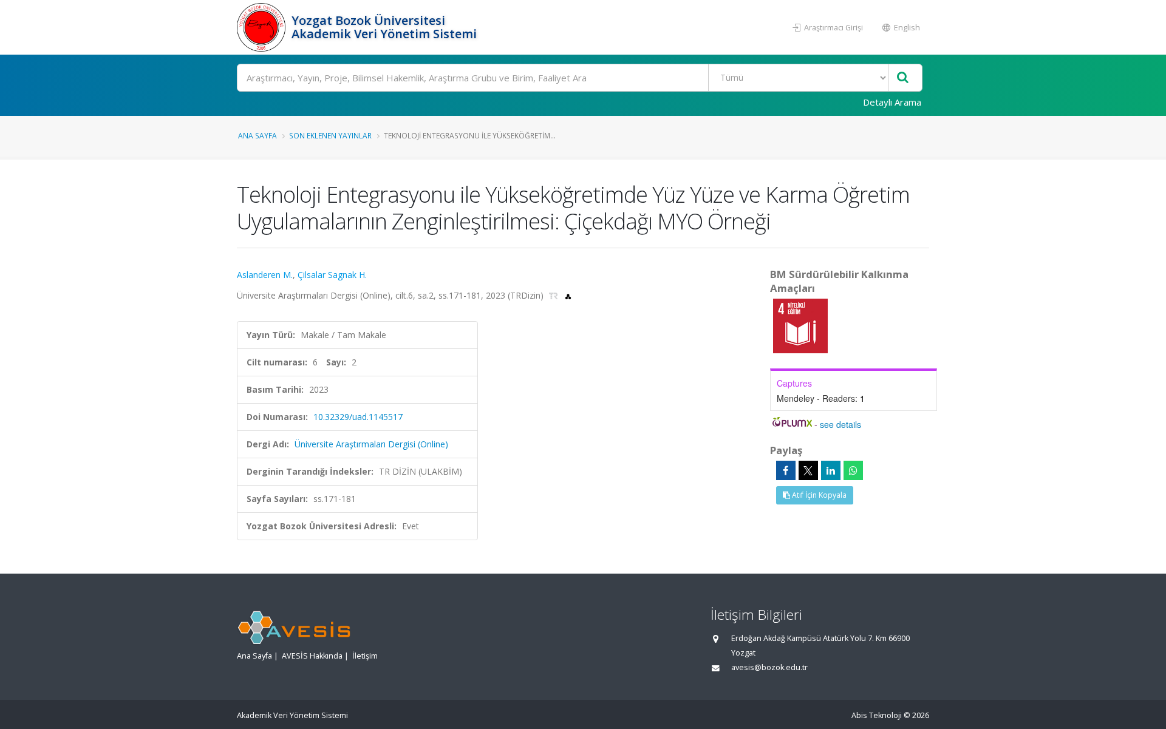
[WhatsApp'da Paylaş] (853, 470)
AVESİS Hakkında (312, 656)
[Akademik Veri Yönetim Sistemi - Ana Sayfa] (262, 27)
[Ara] (902, 78)
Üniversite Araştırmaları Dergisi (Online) (371, 444)
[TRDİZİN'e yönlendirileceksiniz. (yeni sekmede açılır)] (555, 295)
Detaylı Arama (892, 102)
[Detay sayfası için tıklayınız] (800, 325)
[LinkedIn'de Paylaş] (830, 470)
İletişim (365, 656)
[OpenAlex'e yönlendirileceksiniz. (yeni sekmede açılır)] (568, 295)
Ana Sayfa (257, 135)
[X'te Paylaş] (808, 470)
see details (840, 424)
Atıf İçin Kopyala (818, 495)
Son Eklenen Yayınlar (330, 135)
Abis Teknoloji (876, 715)
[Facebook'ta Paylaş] (786, 470)
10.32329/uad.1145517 (358, 416)
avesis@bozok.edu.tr (769, 667)
